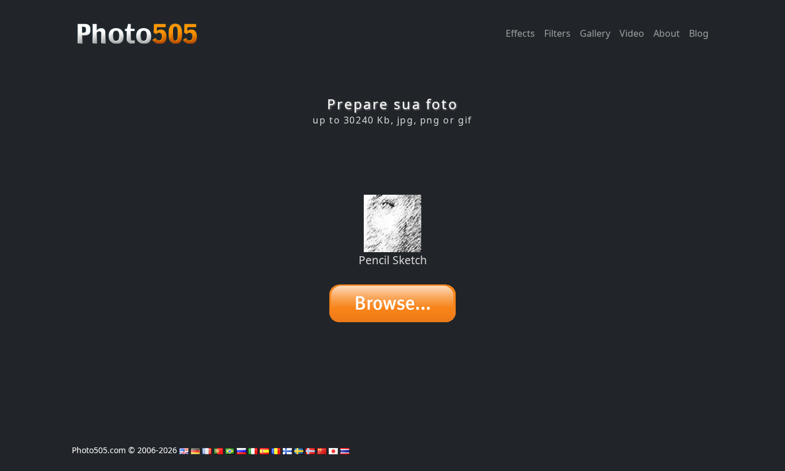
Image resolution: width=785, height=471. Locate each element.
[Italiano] (252, 450)
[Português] (218, 450)
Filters (557, 33)
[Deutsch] (195, 450)
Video (631, 33)
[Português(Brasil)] (229, 450)
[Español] (264, 450)
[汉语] (321, 450)
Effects (520, 33)
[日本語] (333, 450)
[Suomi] (287, 450)
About (666, 33)
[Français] (206, 450)
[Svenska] (298, 450)
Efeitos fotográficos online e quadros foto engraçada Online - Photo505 (138, 27)
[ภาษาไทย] (344, 450)
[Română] (275, 450)
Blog (699, 33)
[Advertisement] (392, 160)
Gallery (595, 33)
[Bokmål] (310, 450)
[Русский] (241, 450)
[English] (183, 450)
